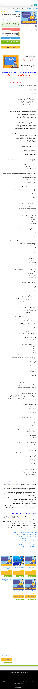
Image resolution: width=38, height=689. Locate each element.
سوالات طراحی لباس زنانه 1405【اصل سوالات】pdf (28, 546)
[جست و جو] (35, 5)
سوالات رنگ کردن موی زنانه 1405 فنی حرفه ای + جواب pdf (27, 534)
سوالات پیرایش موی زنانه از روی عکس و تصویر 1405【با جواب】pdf (25, 532)
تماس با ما (19, 675)
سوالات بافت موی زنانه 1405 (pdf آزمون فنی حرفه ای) (28, 538)
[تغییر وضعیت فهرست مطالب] (33, 56)
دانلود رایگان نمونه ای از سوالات (10, 38)
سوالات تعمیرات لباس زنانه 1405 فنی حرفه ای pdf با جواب (27, 542)
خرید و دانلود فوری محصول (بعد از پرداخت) (11, 42)
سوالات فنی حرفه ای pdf (31, 8)
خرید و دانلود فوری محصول (32, 576)
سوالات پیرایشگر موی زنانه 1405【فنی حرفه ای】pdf (28, 536)
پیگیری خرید (19, 679)
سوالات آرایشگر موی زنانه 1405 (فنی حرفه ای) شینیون (28, 540)
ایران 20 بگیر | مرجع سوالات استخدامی (19, 2)
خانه (36, 8)
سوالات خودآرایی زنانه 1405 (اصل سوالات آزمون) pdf (28, 544)
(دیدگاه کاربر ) (17, 11)
